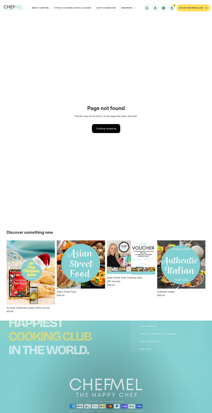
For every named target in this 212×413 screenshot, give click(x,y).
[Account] (155, 7)
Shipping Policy (103, 411)
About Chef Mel (40, 8)
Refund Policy (89, 411)
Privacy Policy (75, 411)
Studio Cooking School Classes (72, 8)
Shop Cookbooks (106, 8)
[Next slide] (50, 272)
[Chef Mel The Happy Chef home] (13, 8)
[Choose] (50, 300)
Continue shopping (106, 128)
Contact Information (134, 411)
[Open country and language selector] (163, 7)
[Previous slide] (12, 272)
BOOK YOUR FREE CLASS (191, 8)
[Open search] (146, 7)
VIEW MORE (126, 8)
